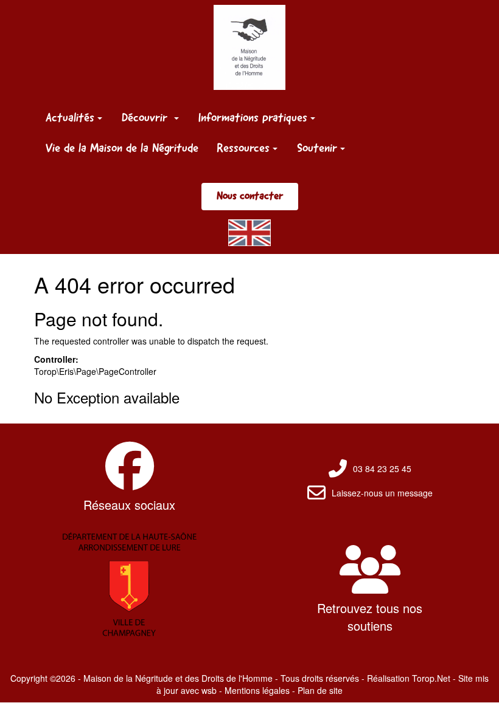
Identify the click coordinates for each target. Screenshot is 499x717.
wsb (209, 690)
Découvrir (146, 117)
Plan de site (320, 690)
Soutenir (317, 148)
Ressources (243, 148)
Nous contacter (250, 195)
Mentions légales (257, 690)
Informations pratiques (252, 117)
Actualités (70, 117)
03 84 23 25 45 (382, 468)
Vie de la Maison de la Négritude (122, 148)
